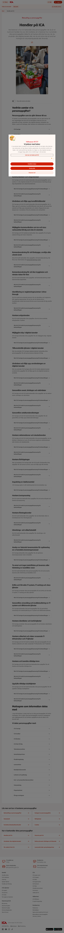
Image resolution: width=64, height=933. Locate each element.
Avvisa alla (32, 168)
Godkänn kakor (32, 164)
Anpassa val (32, 172)
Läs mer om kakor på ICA (32, 155)
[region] (32, 155)
